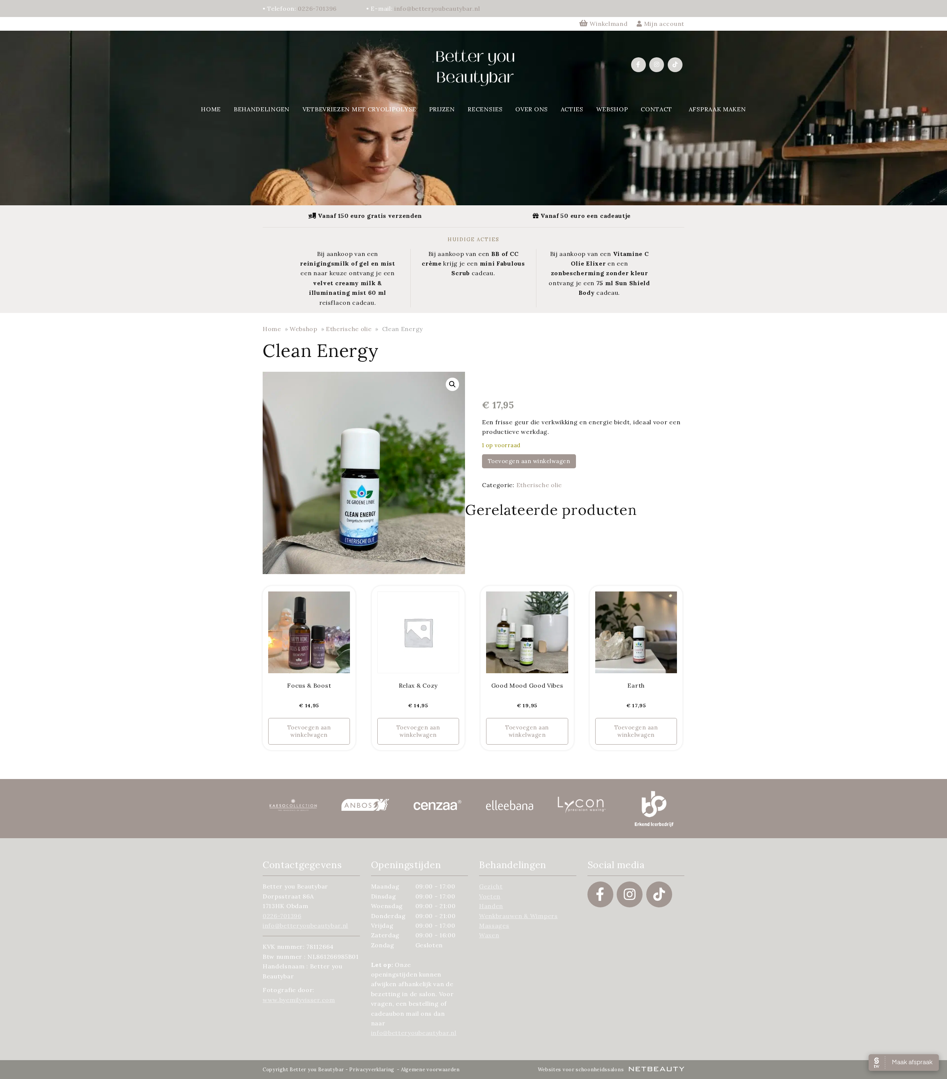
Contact (656, 109)
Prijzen (442, 109)
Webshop (612, 109)
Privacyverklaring (371, 1069)
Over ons (531, 109)
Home (211, 109)
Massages (494, 925)
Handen (491, 906)
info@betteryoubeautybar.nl (437, 8)
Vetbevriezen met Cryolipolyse (359, 109)
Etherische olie (349, 329)
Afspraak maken (717, 109)
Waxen (489, 935)
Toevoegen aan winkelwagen (529, 461)
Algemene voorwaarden (430, 1069)
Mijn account (663, 23)
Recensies (485, 109)
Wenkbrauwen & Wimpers (518, 916)
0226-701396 (317, 8)
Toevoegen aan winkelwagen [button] (309, 731)
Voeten (490, 896)
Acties (572, 109)
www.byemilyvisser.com (299, 1000)
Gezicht (491, 886)
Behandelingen (262, 109)
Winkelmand (608, 23)
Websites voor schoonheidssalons (581, 1069)
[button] (452, 384)
